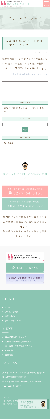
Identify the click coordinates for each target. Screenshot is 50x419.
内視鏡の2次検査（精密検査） (18, 341)
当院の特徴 (10, 316)
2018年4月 (10, 143)
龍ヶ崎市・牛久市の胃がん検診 (19, 346)
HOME (8, 307)
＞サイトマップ (7, 397)
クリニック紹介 (12, 312)
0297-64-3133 (14, 386)
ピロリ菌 (9, 350)
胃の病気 (9, 355)
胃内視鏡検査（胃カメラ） (17, 337)
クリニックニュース (14, 321)
